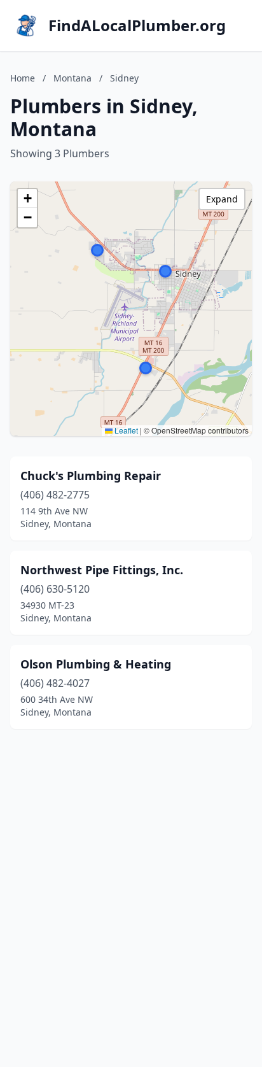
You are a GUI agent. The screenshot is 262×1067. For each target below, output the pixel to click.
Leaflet (125, 430)
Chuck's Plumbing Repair (90, 475)
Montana (72, 78)
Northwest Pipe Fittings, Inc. (101, 569)
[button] (165, 271)
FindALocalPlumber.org (137, 25)
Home (22, 78)
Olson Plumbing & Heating (95, 664)
